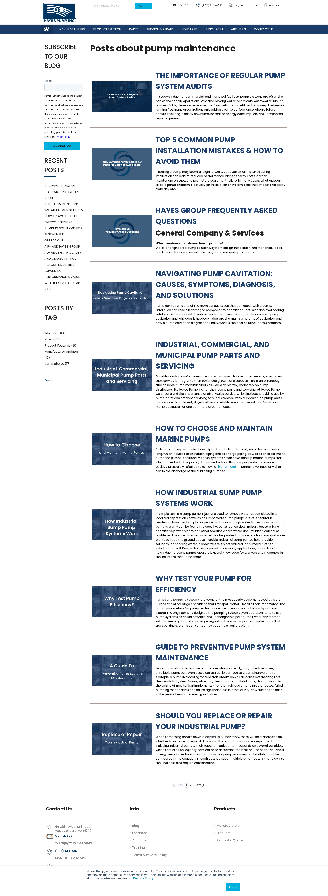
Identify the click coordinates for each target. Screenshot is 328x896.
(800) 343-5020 (212, 5)
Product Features (61, 345)
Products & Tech (107, 29)
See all (49, 380)
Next (197, 785)
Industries (189, 29)
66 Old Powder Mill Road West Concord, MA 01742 (73, 829)
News (52, 339)
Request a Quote (245, 5)
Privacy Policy (143, 878)
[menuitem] (72, 29)
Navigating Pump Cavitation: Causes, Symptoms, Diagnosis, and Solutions (215, 284)
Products (223, 833)
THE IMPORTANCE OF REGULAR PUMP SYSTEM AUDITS (61, 192)
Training (138, 847)
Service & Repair (160, 29)
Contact (183, 5)
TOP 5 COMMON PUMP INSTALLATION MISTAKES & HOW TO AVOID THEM (219, 150)
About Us (238, 29)
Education (55, 333)
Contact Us (264, 29)
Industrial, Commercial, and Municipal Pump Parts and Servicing (212, 355)
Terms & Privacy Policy (149, 855)
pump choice (57, 364)
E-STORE (274, 5)
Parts (134, 29)
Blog (135, 826)
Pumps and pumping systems (178, 599)
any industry (214, 737)
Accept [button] (233, 887)
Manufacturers (72, 29)
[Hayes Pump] (59, 13)
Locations (139, 833)
